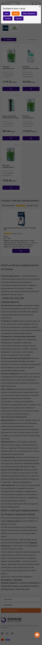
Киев (6, 13)
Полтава (8, 18)
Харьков (19, 18)
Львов (16, 13)
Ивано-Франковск (29, 13)
